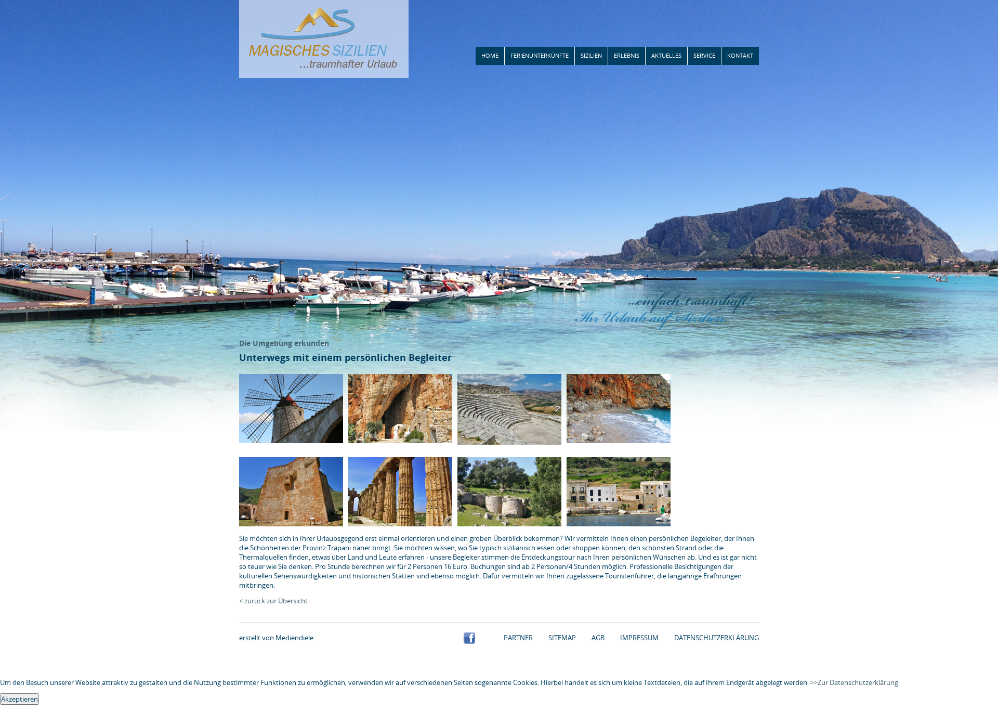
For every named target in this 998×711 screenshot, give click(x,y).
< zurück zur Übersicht (273, 600)
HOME (489, 55)
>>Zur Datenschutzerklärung (854, 682)
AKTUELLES (666, 55)
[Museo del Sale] (291, 440)
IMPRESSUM (639, 637)
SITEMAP (562, 637)
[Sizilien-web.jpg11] (400, 523)
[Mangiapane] (400, 440)
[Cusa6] (509, 523)
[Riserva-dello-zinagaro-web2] (619, 440)
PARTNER (518, 637)
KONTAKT (740, 55)
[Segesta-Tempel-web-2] (509, 442)
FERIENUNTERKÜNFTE (539, 55)
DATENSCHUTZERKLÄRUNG (716, 637)
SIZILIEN (591, 55)
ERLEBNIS (626, 55)
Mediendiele (294, 637)
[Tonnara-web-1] (619, 523)
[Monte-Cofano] (291, 523)
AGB (598, 637)
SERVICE (704, 55)
